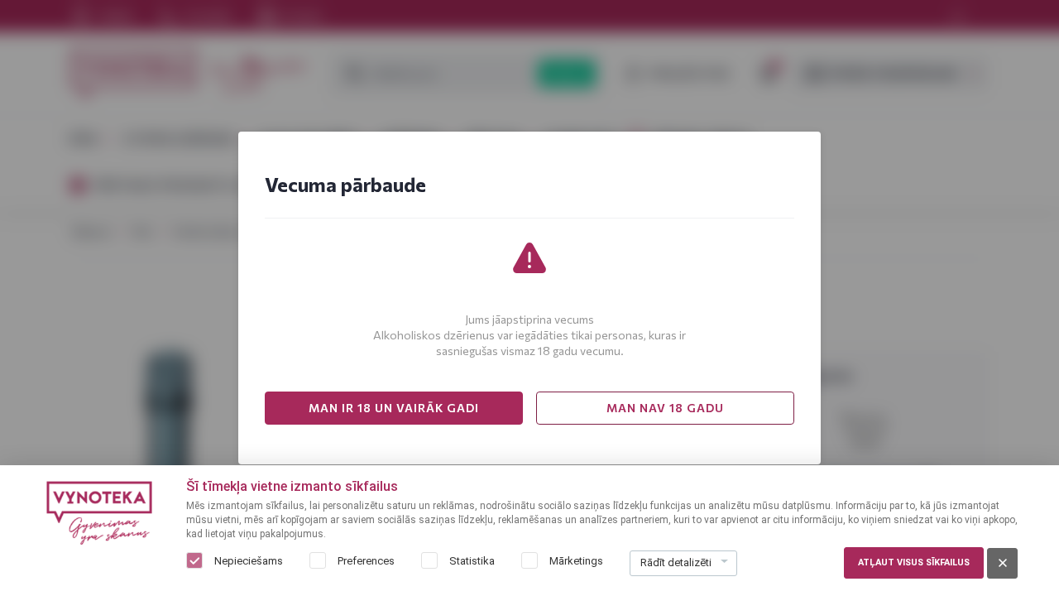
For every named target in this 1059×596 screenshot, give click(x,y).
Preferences (366, 561)
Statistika (472, 561)
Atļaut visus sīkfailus (914, 562)
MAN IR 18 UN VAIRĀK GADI (394, 408)
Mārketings (576, 561)
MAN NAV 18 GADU (665, 408)
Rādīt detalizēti (676, 562)
